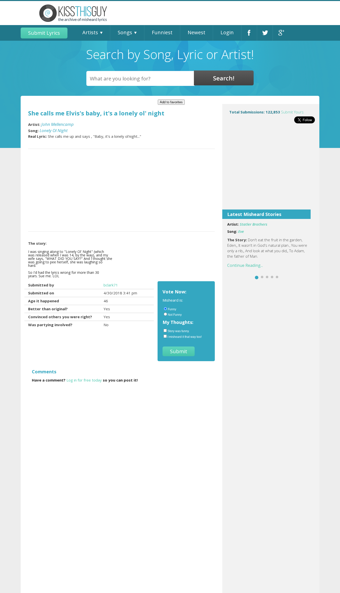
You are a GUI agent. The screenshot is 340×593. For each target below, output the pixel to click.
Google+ (280, 33)
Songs (125, 32)
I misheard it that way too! (185, 337)
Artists (90, 32)
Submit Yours (292, 111)
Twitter (265, 33)
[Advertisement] (271, 170)
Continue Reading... (245, 265)
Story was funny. (178, 331)
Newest (196, 32)
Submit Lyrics (44, 33)
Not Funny (175, 314)
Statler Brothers (253, 224)
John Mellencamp (57, 124)
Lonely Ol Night (54, 130)
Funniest (162, 32)
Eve (241, 231)
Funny (172, 309)
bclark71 (111, 284)
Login (227, 32)
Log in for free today (84, 380)
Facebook (249, 33)
